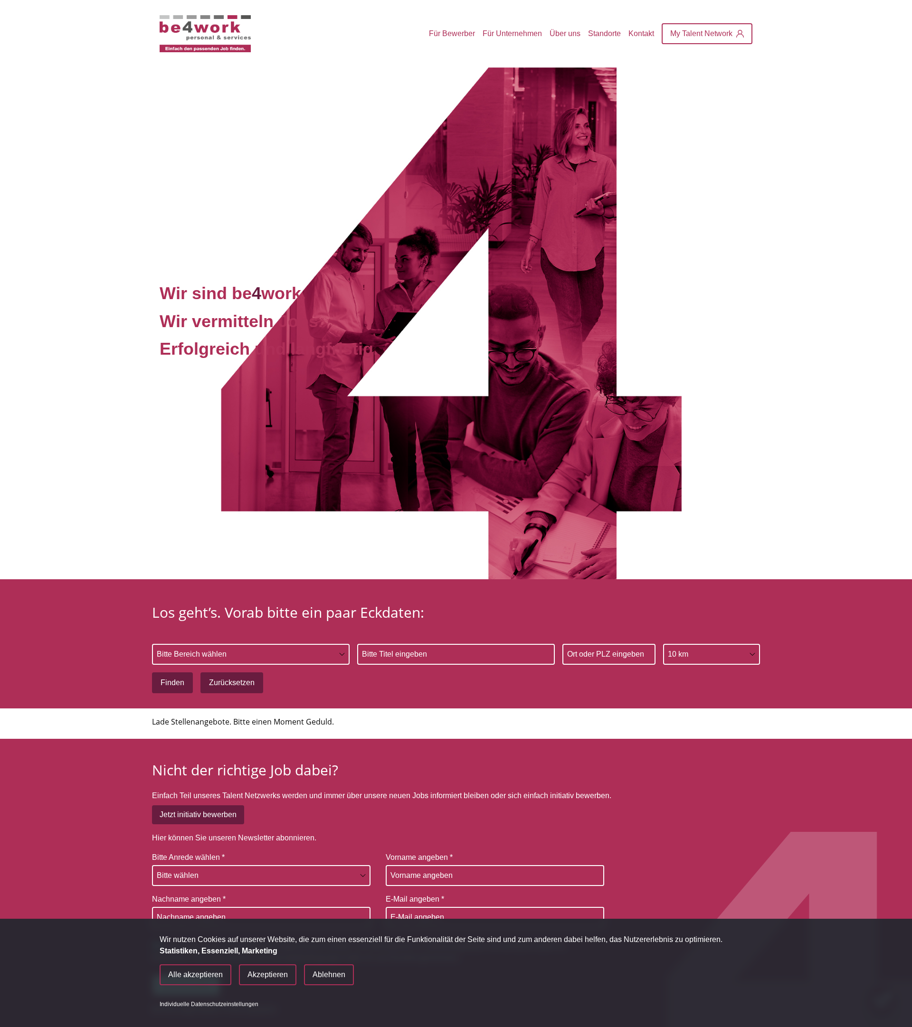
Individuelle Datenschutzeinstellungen (209, 1004)
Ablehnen (329, 974)
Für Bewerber (452, 33)
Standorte (604, 33)
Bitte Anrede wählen (188, 857)
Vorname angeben (419, 857)
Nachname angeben (189, 899)
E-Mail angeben (415, 899)
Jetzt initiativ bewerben (198, 814)
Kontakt (641, 33)
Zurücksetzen (232, 682)
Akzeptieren (267, 974)
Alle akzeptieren (195, 974)
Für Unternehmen (512, 33)
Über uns (565, 33)
